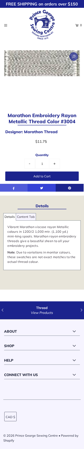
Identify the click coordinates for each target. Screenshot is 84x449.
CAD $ (10, 417)
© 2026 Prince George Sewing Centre (30, 435)
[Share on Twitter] (41, 188)
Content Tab (26, 217)
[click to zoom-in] (73, 56)
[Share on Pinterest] (70, 188)
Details (9, 217)
